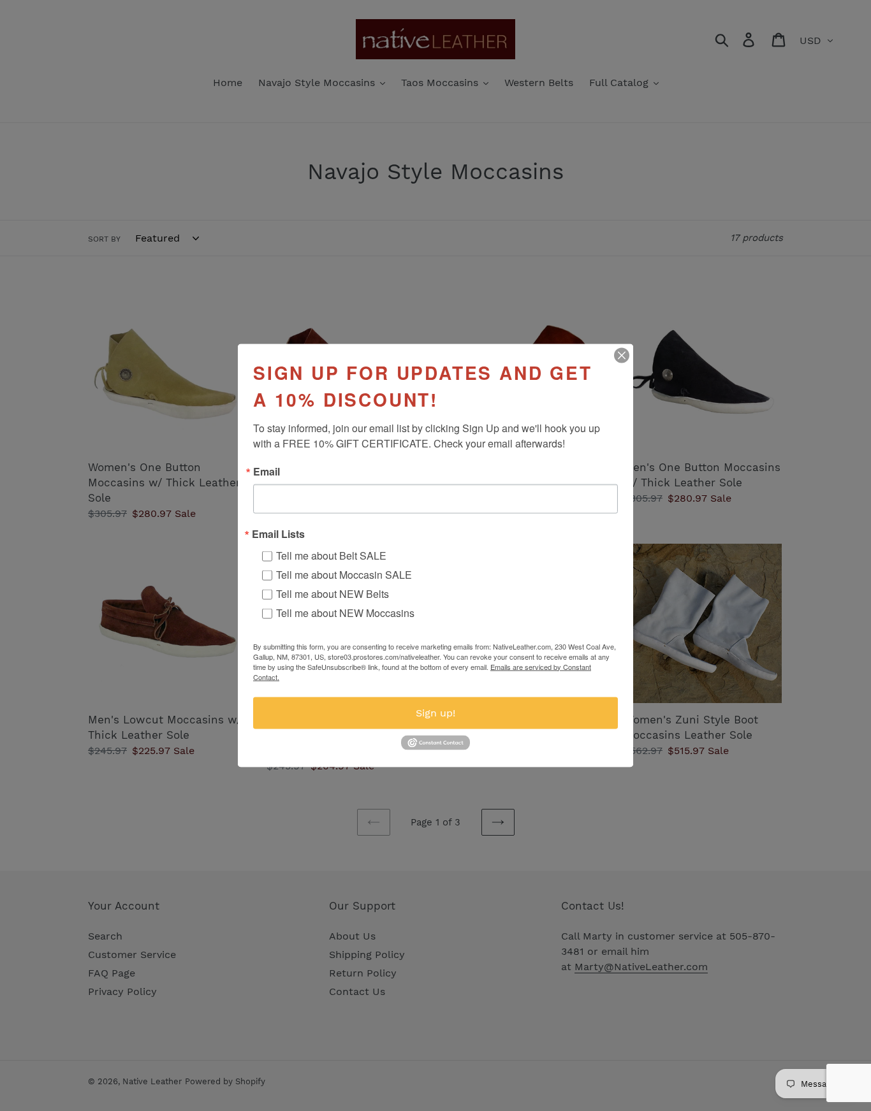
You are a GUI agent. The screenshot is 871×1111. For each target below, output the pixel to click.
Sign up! (435, 712)
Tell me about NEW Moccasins (345, 612)
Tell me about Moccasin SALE (344, 574)
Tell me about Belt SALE (331, 555)
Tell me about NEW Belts (332, 593)
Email (266, 471)
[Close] (621, 355)
